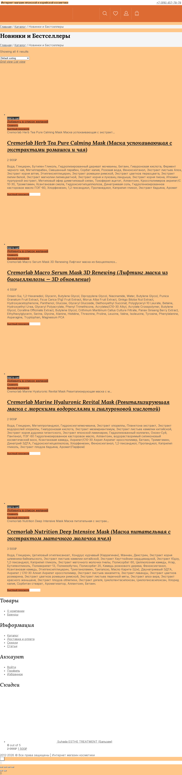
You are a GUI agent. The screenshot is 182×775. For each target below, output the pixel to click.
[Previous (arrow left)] (1, 770)
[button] (164, 14)
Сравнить (12, 125)
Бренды (12, 614)
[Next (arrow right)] (5, 770)
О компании (15, 611)
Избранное (15, 674)
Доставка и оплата (20, 639)
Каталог (20, 26)
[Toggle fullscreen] (8, 767)
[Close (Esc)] (1, 767)
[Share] (5, 767)
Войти (11, 667)
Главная (6, 26)
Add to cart (13, 118)
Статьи (12, 646)
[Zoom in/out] (12, 767)
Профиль (13, 670)
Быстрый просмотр (18, 128)
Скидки (12, 642)
